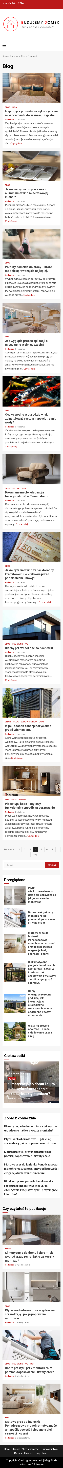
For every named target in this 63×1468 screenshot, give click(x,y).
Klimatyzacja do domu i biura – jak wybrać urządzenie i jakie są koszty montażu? (31, 1089)
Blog (8, 107)
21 (27, 854)
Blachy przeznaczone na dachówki (31, 625)
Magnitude (50, 1460)
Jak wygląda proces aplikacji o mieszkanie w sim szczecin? (31, 318)
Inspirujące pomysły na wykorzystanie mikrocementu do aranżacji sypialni (31, 88)
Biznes (8, 488)
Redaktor (9, 119)
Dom (14, 107)
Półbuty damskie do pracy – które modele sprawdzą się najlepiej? (31, 244)
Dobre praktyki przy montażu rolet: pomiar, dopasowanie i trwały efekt (15, 917)
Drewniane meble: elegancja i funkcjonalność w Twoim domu (31, 469)
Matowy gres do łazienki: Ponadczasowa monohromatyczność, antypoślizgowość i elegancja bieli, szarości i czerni (15, 943)
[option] (31, 1084)
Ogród (15, 1448)
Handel (23, 799)
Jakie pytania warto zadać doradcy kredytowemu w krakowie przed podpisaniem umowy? (31, 547)
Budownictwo (20, 644)
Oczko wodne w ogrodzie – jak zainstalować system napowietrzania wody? (31, 391)
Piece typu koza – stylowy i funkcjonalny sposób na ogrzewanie (31, 781)
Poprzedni (9, 849)
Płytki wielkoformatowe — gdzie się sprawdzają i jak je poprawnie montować (15, 895)
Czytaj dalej (16, 143)
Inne (44, 1452)
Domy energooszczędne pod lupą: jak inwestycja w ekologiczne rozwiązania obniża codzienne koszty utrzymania (15, 1003)
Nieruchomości (30, 1448)
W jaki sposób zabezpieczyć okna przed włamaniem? (31, 703)
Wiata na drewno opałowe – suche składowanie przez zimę (15, 1031)
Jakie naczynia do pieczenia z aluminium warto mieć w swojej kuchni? (31, 166)
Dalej (34, 854)
